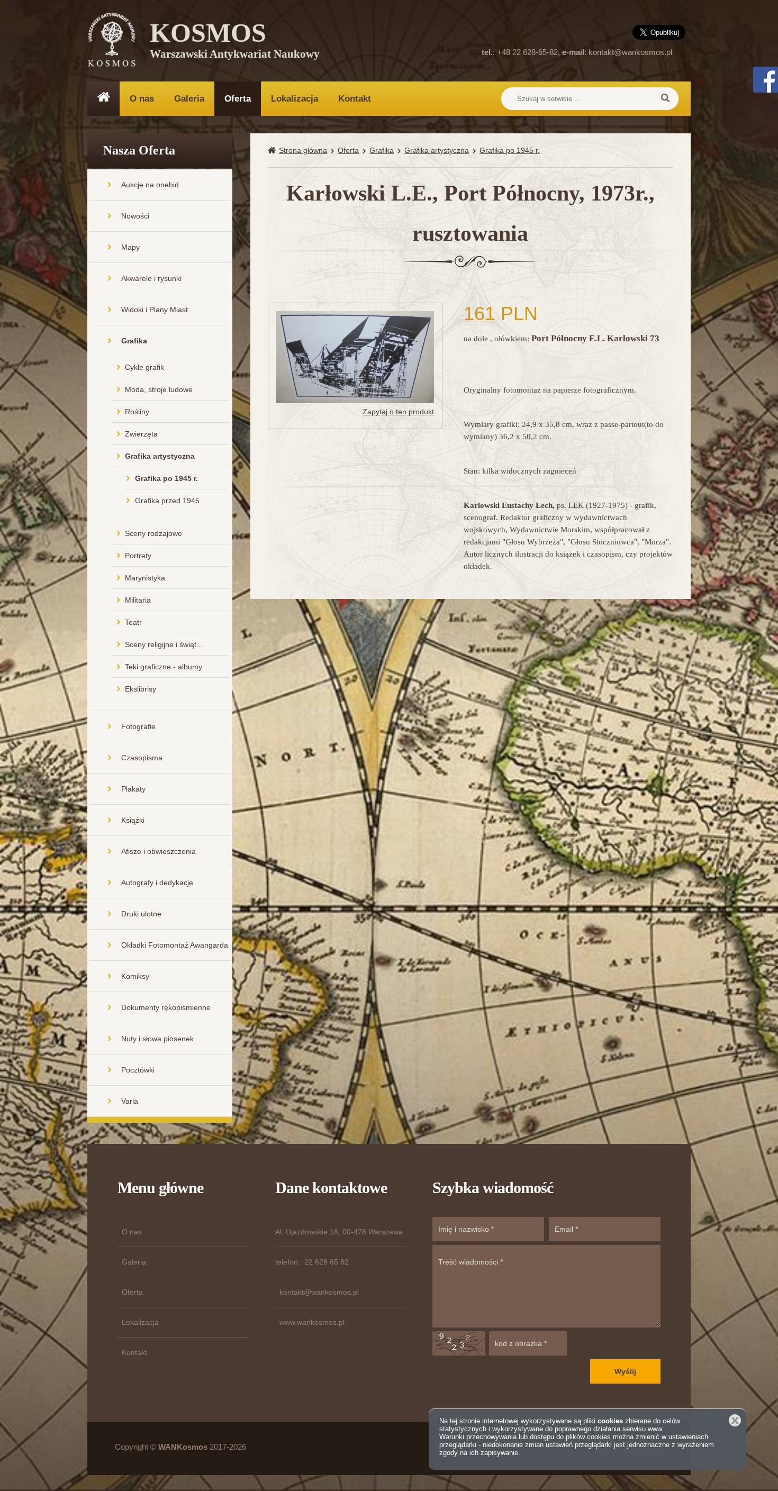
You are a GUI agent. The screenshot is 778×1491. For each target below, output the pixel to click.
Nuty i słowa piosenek (157, 1038)
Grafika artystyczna (160, 456)
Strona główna (303, 150)
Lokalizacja (294, 99)
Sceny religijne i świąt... (164, 644)
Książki (132, 820)
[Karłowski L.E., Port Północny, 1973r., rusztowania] (355, 356)
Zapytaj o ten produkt (398, 411)
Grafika (134, 341)
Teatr (133, 622)
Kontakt (354, 99)
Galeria (189, 99)
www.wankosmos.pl (312, 1322)
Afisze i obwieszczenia (158, 851)
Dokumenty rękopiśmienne (166, 1007)
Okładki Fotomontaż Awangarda (174, 945)
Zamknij (735, 1420)
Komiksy (135, 976)
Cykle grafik (144, 367)
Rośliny (137, 411)
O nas (142, 99)
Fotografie (138, 726)
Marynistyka (145, 578)
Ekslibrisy (140, 689)
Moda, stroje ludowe (159, 389)
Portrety (138, 555)
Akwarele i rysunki (151, 278)
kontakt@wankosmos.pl (630, 52)
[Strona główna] (273, 150)
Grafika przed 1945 (167, 500)
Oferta (237, 99)
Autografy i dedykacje (157, 882)
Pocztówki (138, 1070)
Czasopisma (141, 757)
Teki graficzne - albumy (163, 666)
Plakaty (133, 789)
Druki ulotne (141, 914)
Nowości (135, 216)
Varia (129, 1101)
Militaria (138, 600)
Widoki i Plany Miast (154, 309)
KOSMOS (235, 42)
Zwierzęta (141, 434)
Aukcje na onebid (150, 184)
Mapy (130, 247)
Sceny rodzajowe (153, 533)
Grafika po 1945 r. (166, 478)
